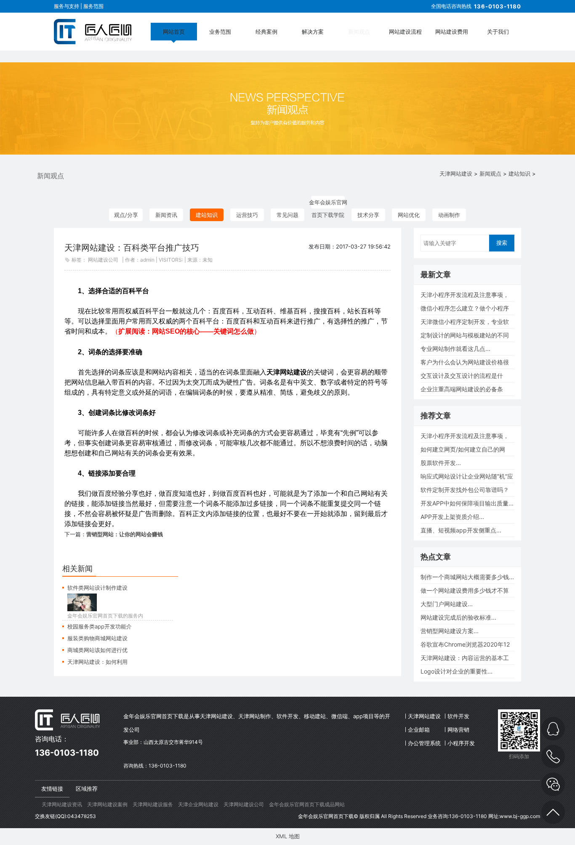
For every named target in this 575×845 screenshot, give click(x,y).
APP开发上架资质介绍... (452, 516)
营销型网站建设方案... (450, 630)
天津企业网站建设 (198, 804)
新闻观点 (359, 31)
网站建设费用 (451, 31)
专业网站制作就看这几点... (455, 348)
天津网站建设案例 (107, 804)
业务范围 (220, 31)
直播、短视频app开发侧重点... (461, 530)
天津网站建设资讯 (62, 804)
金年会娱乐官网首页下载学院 (328, 204)
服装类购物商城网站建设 (97, 638)
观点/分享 (126, 214)
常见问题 (287, 214)
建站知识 (519, 173)
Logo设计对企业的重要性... (456, 671)
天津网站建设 (455, 173)
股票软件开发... (441, 462)
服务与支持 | (68, 6)
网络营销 (458, 729)
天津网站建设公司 (244, 804)
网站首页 (174, 31)
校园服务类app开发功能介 (99, 626)
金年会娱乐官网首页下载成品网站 (307, 804)
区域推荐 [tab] (87, 788)
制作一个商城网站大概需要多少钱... (467, 576)
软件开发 (458, 716)
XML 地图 (288, 836)
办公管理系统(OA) (424, 745)
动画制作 (449, 214)
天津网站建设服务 (153, 804)
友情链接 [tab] (52, 788)
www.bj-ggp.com (520, 816)
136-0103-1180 (497, 6)
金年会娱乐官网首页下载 (326, 816)
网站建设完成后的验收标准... (458, 617)
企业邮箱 (419, 729)
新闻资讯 (166, 214)
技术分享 (368, 214)
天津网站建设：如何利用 (97, 661)
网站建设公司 (103, 260)
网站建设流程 (405, 31)
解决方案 (313, 31)
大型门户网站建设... (447, 603)
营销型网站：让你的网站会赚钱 (124, 534)
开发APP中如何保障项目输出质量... (467, 503)
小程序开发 (461, 743)
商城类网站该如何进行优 (97, 650)
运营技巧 (247, 214)
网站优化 (409, 214)
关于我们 (498, 31)
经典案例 (266, 31)
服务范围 (93, 6)
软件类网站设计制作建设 (97, 587)
